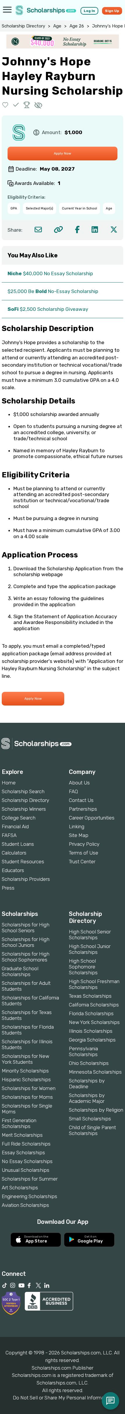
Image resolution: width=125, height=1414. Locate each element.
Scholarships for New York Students (25, 1059)
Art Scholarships (20, 1188)
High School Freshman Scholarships (94, 984)
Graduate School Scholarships (20, 971)
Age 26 (76, 26)
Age (57, 26)
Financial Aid (15, 826)
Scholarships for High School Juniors (25, 942)
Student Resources (23, 861)
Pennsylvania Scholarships (83, 1051)
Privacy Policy (84, 844)
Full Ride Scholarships (26, 1144)
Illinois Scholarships (90, 1031)
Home (9, 783)
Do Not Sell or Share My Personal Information (62, 1398)
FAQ (73, 791)
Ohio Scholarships (89, 1063)
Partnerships (83, 809)
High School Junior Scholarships (89, 949)
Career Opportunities (92, 818)
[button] (5, 104)
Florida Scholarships (91, 1013)
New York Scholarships (94, 1022)
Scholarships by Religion (96, 1110)
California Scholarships (94, 1005)
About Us (79, 783)
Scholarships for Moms (27, 1097)
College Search (18, 818)
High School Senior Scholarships (90, 934)
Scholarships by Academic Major (87, 1098)
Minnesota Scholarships (95, 1072)
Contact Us (81, 800)
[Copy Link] (58, 229)
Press (8, 888)
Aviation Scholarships (25, 1205)
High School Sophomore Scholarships (83, 966)
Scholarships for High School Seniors (25, 927)
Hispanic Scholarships (26, 1079)
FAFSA (9, 835)
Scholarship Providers (26, 879)
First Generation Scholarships (19, 1123)
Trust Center (82, 861)
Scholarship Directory (23, 26)
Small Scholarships (90, 1119)
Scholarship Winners (24, 809)
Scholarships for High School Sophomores (25, 957)
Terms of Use (83, 853)
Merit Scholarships (22, 1135)
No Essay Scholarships (27, 1161)
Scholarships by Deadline (87, 1083)
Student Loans (18, 844)
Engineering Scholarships (29, 1196)
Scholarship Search (23, 791)
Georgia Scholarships (92, 1040)
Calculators (14, 853)
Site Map (78, 835)
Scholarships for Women (29, 1088)
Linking (76, 826)
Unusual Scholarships (25, 1170)
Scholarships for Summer (30, 1179)
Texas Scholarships (90, 996)
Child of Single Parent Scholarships (92, 1130)
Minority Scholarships (25, 1071)
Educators (13, 870)
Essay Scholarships (23, 1152)
